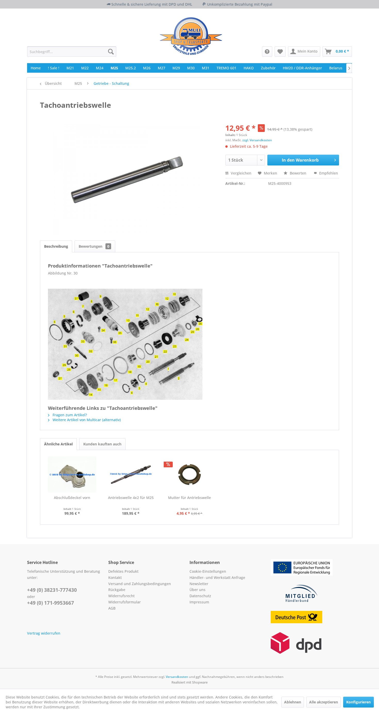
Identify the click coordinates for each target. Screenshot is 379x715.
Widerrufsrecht (121, 595)
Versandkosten (177, 677)
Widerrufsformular (124, 602)
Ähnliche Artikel (58, 444)
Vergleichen (240, 173)
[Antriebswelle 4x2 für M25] (130, 474)
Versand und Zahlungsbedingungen (139, 583)
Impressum (199, 602)
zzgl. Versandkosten (257, 140)
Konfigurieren (358, 702)
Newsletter (199, 583)
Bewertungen (94, 246)
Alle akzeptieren (323, 702)
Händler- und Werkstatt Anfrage (217, 577)
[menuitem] (71, 51)
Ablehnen (292, 702)
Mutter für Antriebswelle (189, 497)
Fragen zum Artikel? (69, 414)
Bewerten (298, 173)
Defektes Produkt (123, 571)
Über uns (197, 589)
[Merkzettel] (280, 51)
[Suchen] (110, 51)
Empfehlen (328, 173)
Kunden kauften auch (102, 444)
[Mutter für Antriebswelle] (189, 474)
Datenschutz (200, 595)
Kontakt (115, 577)
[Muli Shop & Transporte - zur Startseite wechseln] (191, 36)
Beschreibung (56, 246)
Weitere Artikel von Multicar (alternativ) (86, 419)
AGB (112, 608)
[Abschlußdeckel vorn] (72, 474)
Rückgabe (116, 589)
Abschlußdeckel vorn (72, 497)
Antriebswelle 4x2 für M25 (131, 497)
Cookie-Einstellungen (208, 571)
